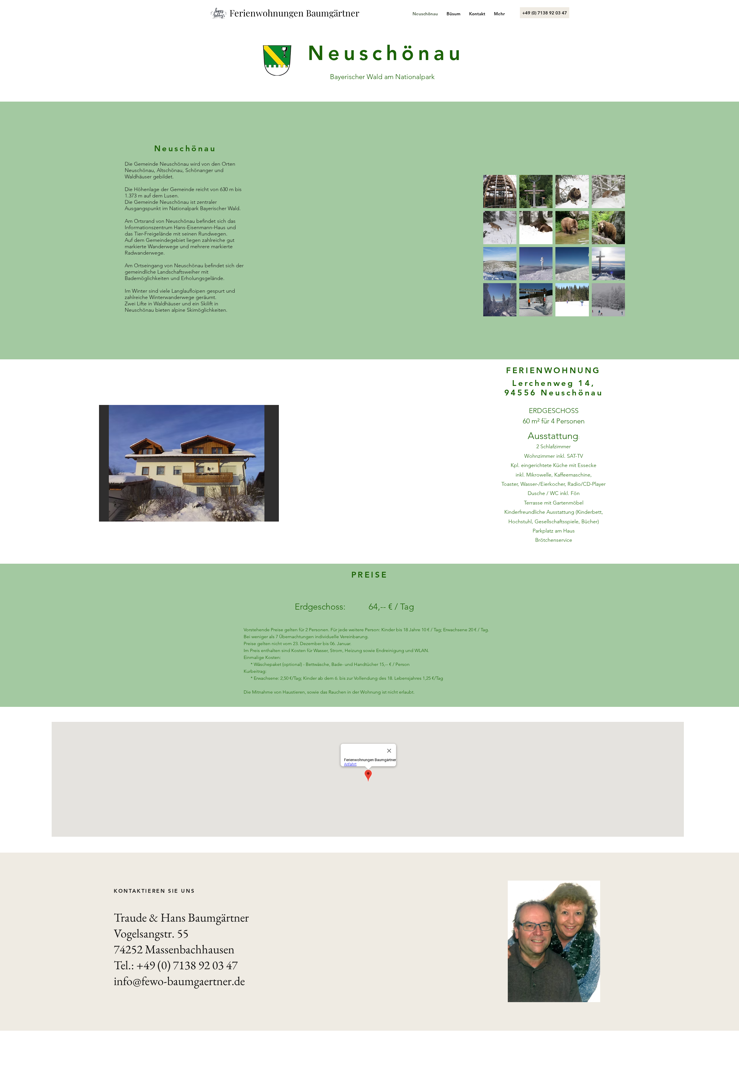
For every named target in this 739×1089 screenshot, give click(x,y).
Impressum (135, 1012)
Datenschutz (172, 1012)
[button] (189, 463)
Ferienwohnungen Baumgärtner (294, 13)
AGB (206, 1012)
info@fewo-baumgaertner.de (179, 981)
